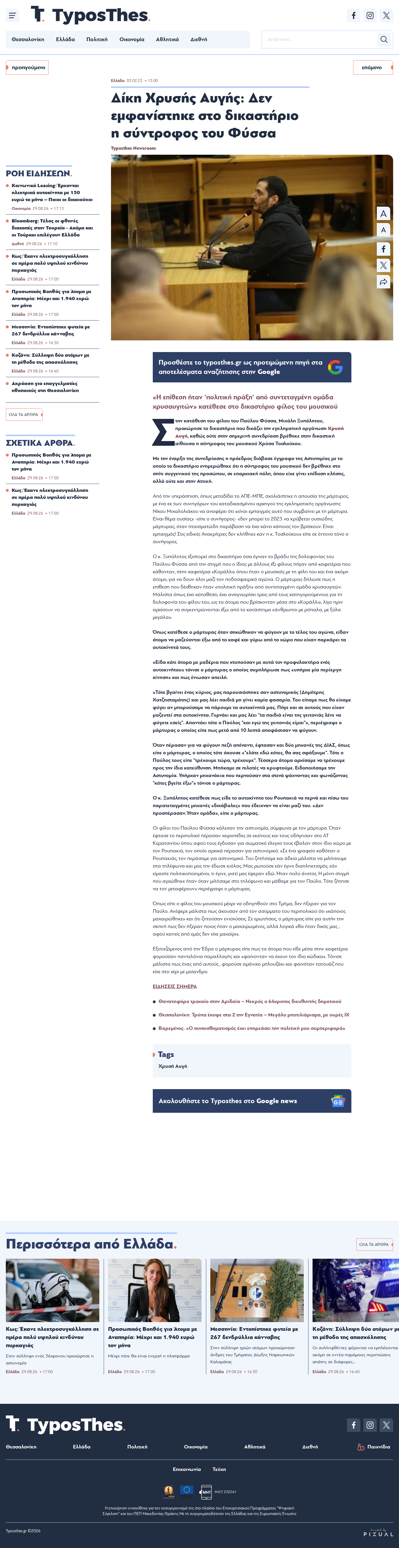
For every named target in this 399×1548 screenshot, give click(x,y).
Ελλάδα (65, 39)
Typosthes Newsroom (133, 148)
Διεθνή (198, 39)
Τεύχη (219, 1469)
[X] (386, 15)
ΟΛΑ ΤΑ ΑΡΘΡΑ (23, 415)
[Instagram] (370, 15)
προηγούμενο (28, 67)
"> (240, 367)
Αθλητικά (167, 39)
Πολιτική (97, 39)
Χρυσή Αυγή (173, 1066)
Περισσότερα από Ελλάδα (89, 1244)
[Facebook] (353, 15)
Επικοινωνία (187, 1469)
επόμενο (372, 67)
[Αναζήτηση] (384, 39)
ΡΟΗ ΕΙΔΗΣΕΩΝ (38, 174)
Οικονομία (131, 39)
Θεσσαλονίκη (28, 39)
